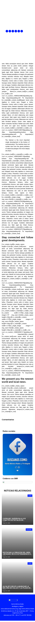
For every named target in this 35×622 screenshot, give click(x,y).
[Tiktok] (21, 31)
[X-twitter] (16, 31)
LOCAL (30, 495)
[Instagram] (13, 31)
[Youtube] (19, 31)
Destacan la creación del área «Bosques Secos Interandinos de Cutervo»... (17, 554)
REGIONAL (29, 529)
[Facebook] (7, 31)
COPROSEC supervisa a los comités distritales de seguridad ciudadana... (14, 520)
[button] (32, 31)
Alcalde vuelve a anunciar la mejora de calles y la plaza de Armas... (16, 588)
